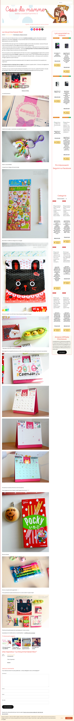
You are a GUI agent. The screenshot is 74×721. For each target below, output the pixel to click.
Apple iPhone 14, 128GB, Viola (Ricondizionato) (57, 132)
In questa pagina (34, 52)
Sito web (3, 700)
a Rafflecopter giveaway (29, 633)
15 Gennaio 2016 (10, 656)
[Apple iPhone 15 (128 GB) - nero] (57, 83)
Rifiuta (62, 718)
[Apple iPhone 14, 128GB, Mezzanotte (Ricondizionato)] (57, 45)
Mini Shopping (16, 34)
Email (3, 694)
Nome (3, 688)
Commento (4, 673)
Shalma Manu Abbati (11, 654)
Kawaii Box (15, 39)
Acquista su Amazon (58, 65)
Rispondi (8, 662)
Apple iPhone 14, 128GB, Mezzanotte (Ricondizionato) (57, 55)
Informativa (62, 352)
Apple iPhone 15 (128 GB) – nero (57, 92)
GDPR (4, 719)
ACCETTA (69, 718)
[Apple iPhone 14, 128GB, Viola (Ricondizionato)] (57, 124)
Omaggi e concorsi (23, 34)
